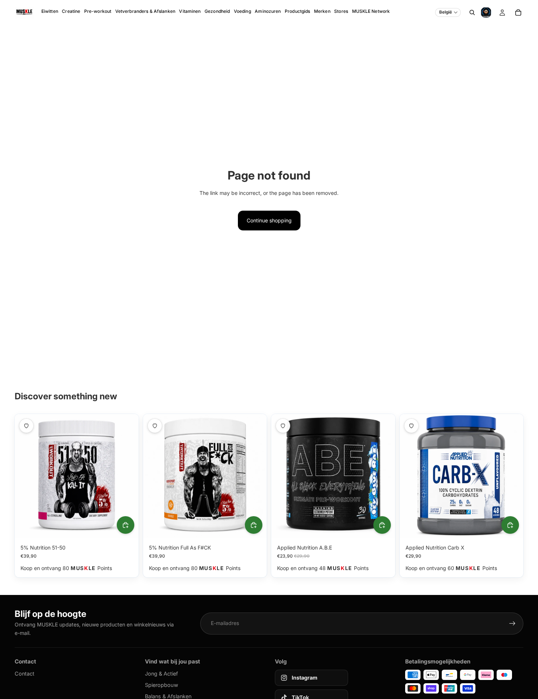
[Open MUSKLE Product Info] (486, 12)
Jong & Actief (161, 673)
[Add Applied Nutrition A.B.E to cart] (382, 525)
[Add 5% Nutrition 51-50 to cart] (125, 525)
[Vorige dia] (26, 476)
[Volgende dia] (128, 476)
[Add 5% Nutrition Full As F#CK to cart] (253, 525)
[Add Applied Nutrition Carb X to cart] (510, 525)
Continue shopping (269, 220)
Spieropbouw (161, 685)
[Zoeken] (472, 12)
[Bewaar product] (26, 425)
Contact (24, 673)
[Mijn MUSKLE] (502, 12)
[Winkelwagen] (518, 12)
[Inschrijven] (512, 623)
